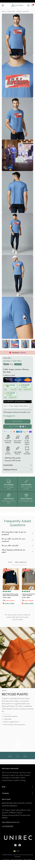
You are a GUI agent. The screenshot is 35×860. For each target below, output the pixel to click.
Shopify (18, 856)
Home (4, 11)
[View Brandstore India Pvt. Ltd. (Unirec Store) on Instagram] (15, 845)
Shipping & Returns (10, 469)
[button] (28, 5)
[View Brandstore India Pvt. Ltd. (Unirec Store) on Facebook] (19, 845)
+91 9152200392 (7, 826)
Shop (3, 787)
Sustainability (8, 465)
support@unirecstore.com (10, 822)
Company (5, 793)
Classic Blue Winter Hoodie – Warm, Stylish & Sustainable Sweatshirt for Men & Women (11, 594)
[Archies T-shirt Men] (6, 344)
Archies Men (11, 11)
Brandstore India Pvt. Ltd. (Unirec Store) (17, 854)
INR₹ (17, 851)
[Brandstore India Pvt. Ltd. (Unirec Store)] (17, 5)
